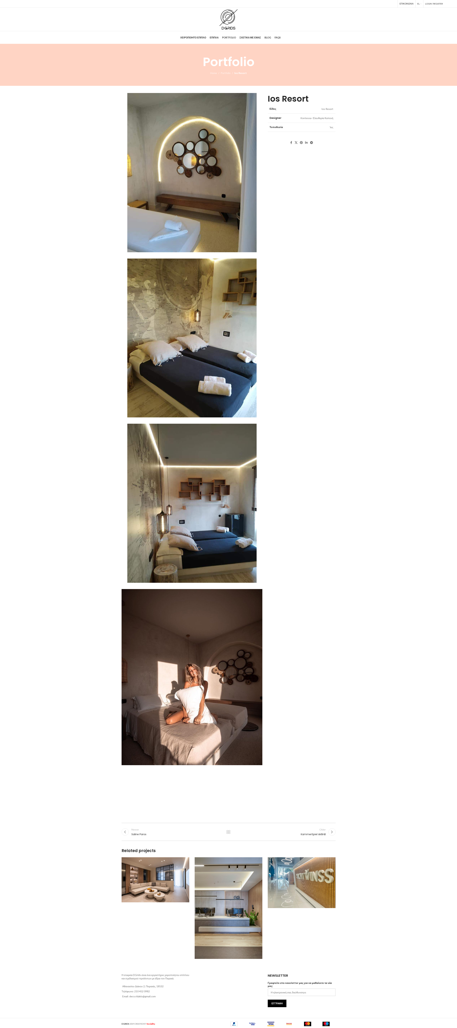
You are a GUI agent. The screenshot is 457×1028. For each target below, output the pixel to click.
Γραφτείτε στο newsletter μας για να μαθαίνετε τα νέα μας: (300, 984)
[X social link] (377, 3)
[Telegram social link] (393, 3)
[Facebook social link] (373, 3)
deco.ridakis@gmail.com (142, 996)
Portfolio (226, 73)
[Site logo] (228, 19)
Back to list (228, 832)
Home (213, 73)
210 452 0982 (142, 991)
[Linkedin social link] (388, 3)
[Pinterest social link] (383, 3)
